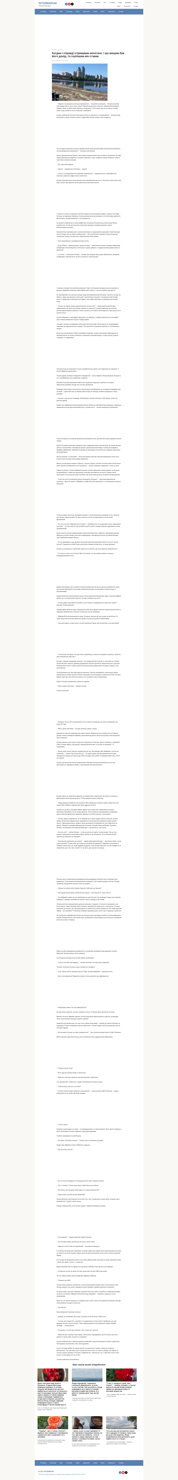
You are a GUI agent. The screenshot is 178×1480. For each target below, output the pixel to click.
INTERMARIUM (48, 3)
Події (120, 2)
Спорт (136, 2)
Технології (127, 6)
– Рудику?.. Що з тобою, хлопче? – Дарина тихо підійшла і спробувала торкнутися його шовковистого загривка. (53, 1434)
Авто (118, 6)
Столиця (112, 2)
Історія (136, 6)
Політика (97, 2)
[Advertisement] (89, 30)
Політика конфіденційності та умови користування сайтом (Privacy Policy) (61, 1474)
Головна (88, 2)
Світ (105, 2)
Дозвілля (128, 2)
